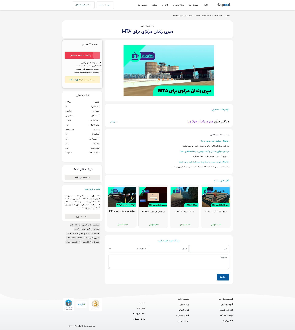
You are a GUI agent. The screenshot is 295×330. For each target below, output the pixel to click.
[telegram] (76, 321)
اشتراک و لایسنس (226, 310)
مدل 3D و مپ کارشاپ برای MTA (122, 211)
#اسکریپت (95, 229)
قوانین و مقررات (182, 315)
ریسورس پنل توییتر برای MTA (153, 211)
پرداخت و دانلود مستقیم (80, 55)
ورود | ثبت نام (105, 4)
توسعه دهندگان (226, 315)
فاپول (205, 5)
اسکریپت (96, 224)
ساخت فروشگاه (139, 313)
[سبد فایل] (63, 5)
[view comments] (86, 157)
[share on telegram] (78, 157)
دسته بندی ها (178, 5)
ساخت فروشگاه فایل (82, 4)
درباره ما (142, 302)
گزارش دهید (74, 79)
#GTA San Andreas (74, 237)
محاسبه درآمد (183, 299)
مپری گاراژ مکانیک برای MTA (216, 211)
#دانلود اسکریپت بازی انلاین (89, 233)
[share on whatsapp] (82, 157)
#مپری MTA (88, 237)
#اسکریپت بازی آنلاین (82, 229)
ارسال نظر (223, 277)
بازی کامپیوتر (86, 224)
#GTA (69, 233)
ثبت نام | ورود (81, 216)
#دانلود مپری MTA (73, 242)
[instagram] (82, 321)
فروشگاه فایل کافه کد (203, 15)
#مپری (96, 237)
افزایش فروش (227, 320)
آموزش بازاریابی (227, 304)
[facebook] (70, 321)
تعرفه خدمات (184, 310)
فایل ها (164, 5)
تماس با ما (143, 5)
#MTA (75, 233)
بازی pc (77, 224)
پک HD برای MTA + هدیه (184, 211)
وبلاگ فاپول (184, 304)
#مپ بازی (95, 242)
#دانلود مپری (86, 242)
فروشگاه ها (194, 5)
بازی (71, 224)
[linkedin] (93, 321)
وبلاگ (154, 5)
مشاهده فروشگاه (82, 177)
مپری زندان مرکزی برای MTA (182, 15)
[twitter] (87, 321)
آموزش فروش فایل (225, 299)
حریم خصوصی (183, 320)
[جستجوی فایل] (67, 4)
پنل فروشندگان (139, 319)
